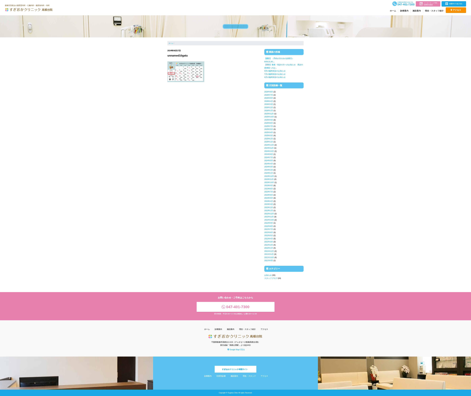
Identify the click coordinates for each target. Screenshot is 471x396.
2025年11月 (269, 114)
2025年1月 (268, 142)
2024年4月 (268, 164)
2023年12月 (269, 176)
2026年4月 (268, 101)
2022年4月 (268, 239)
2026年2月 (268, 107)
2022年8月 (268, 226)
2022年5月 (268, 235)
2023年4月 (268, 201)
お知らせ (268, 275)
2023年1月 (268, 210)
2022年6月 (268, 232)
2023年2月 (268, 207)
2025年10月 (269, 117)
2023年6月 (268, 195)
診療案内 (404, 11)
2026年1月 (268, 110)
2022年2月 (268, 245)
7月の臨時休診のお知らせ (275, 74)
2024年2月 (268, 170)
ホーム (393, 11)
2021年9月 (268, 260)
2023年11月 (269, 179)
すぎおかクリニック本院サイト (235, 369)
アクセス (457, 10)
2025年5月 (268, 129)
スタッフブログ (270, 278)
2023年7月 (268, 192)
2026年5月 (268, 98)
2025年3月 (268, 135)
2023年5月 (268, 198)
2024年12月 (269, 145)
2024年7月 (268, 157)
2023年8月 (268, 189)
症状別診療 (221, 376)
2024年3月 (268, 167)
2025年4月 (268, 132)
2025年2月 (268, 139)
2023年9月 (268, 185)
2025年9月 (268, 120)
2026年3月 (268, 104)
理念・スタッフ (249, 376)
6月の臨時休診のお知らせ (275, 77)
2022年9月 (268, 223)
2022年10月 (269, 220)
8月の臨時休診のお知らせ (275, 71)
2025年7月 (268, 126)
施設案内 (417, 11)
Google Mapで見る (237, 349)
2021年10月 (269, 257)
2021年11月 (269, 254)
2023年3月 (268, 204)
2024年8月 (268, 154)
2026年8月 (268, 92)
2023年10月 (269, 182)
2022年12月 (269, 214)
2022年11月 (269, 217)
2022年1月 (268, 248)
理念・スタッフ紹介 (434, 11)
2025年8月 (268, 123)
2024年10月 (269, 151)
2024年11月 (269, 148)
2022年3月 (268, 242)
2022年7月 (268, 229)
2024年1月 (268, 173)
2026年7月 (268, 95)
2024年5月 (268, 160)
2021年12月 (269, 251)
